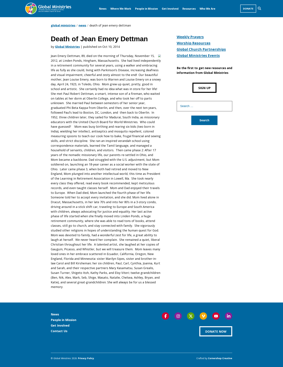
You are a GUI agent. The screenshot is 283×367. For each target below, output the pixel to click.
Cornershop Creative (220, 358)
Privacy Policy (86, 358)
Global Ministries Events (198, 55)
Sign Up (204, 88)
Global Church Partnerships (201, 49)
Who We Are (207, 8)
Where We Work (120, 8)
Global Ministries (67, 47)
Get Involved (170, 8)
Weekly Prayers (190, 37)
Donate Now (215, 331)
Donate (248, 8)
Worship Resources (193, 43)
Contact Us (59, 331)
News (102, 8)
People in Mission (146, 8)
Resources (189, 8)
